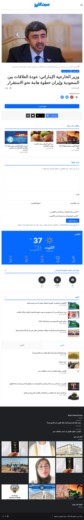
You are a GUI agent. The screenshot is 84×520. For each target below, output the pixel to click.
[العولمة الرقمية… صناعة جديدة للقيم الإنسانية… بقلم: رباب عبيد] (42, 471)
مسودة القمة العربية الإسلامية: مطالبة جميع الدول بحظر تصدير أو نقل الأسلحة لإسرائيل (40, 330)
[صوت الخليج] (42, 4)
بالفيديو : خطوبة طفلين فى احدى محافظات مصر (52, 371)
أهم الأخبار (75, 71)
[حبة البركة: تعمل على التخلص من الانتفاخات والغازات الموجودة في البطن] (73, 396)
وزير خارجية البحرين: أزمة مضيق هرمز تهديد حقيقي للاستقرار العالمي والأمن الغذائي (41, 312)
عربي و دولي (64, 67)
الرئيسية (75, 67)
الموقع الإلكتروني (35, 203)
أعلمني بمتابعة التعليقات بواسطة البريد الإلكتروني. (64, 212)
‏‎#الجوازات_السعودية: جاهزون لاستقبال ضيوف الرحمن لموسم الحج (46, 303)
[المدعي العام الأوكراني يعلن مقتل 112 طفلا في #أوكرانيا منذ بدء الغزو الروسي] (16, 137)
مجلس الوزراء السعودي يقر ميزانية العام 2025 (52, 321)
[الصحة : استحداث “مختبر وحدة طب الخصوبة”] (42, 448)
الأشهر (62, 345)
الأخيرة (22, 345)
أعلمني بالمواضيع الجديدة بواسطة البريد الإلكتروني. (63, 216)
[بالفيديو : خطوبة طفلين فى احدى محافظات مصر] (73, 375)
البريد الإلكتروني (74, 203)
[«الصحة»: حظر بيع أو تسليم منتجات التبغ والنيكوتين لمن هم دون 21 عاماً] (15, 491)
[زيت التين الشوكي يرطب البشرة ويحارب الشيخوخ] (42, 136)
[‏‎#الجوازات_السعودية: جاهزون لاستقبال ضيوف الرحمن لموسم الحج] (73, 306)
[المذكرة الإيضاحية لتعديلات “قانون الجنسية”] (15, 448)
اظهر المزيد (42, 106)
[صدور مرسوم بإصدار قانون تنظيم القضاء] (69, 449)
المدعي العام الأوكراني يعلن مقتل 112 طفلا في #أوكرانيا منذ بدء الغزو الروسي (16, 148)
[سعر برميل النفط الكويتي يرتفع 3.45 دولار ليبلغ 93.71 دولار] (69, 491)
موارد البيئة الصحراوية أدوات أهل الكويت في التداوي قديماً (49, 353)
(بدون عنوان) (62, 362)
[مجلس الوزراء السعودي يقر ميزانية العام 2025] (73, 324)
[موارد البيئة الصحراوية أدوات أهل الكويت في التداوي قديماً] (73, 355)
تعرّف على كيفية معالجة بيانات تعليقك (28, 225)
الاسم (77, 194)
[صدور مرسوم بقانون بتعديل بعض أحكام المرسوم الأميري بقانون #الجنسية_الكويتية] (69, 465)
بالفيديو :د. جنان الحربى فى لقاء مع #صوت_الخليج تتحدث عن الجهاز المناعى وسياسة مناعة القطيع (38, 384)
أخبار (70, 67)
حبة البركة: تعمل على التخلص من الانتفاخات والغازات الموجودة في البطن (45, 393)
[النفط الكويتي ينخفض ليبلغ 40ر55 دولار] (67, 137)
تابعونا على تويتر (77, 504)
